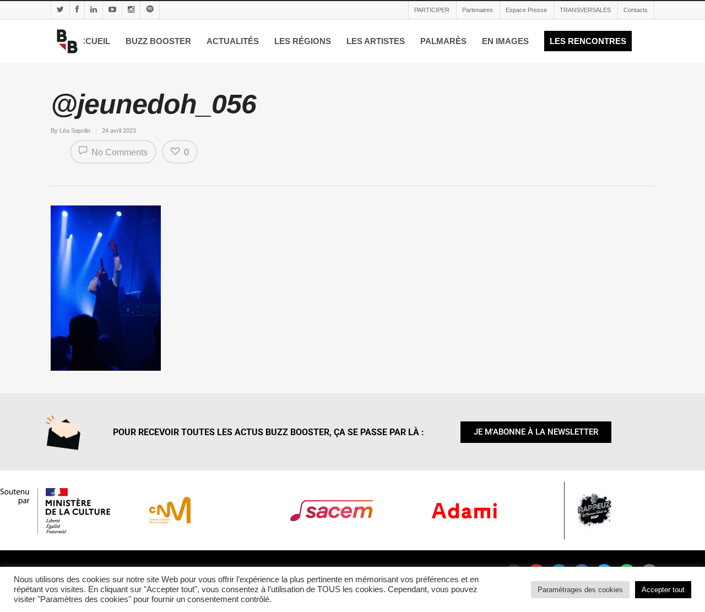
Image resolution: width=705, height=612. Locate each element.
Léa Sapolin (74, 130)
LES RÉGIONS (302, 41)
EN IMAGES (505, 41)
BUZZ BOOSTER (158, 41)
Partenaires (477, 10)
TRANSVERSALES (585, 10)
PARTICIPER (431, 10)
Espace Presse (526, 10)
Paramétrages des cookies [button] (580, 590)
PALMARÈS (443, 41)
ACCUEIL (91, 41)
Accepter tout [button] (663, 590)
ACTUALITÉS (233, 41)
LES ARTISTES (375, 41)
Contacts (635, 10)
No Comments (118, 152)
